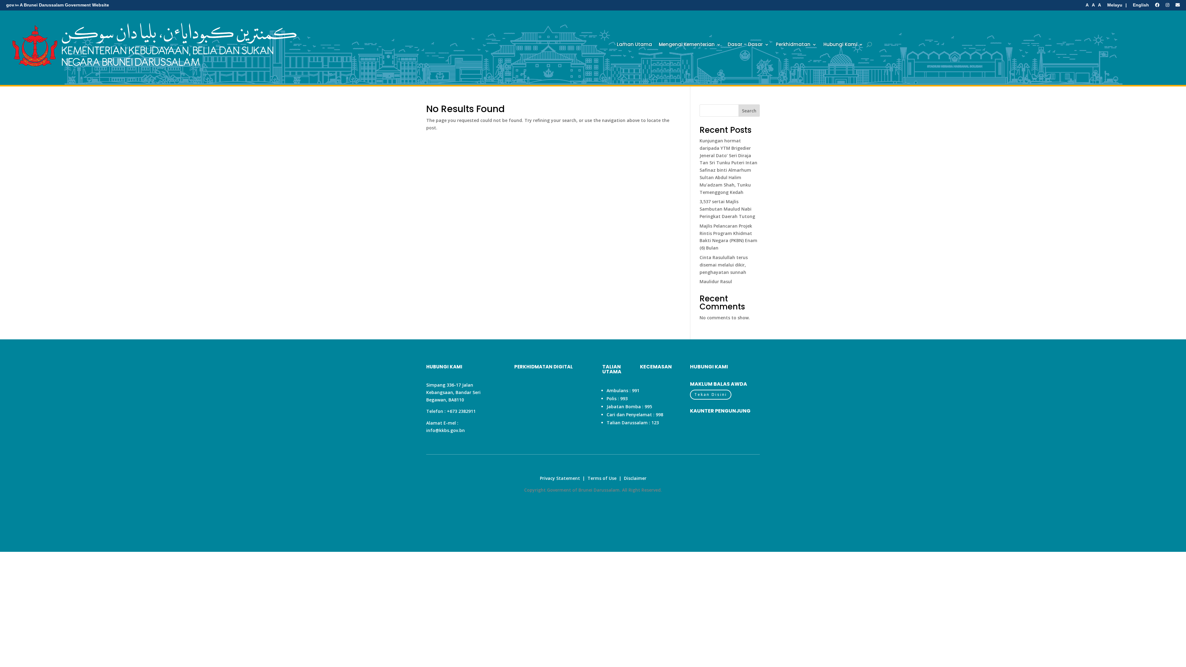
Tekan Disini (710, 394)
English (1141, 4)
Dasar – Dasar (745, 44)
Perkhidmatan (793, 44)
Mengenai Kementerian (687, 44)
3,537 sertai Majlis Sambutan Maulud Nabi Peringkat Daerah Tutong (727, 209)
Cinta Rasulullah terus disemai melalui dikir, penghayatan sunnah (724, 264)
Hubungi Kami (840, 44)
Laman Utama (634, 44)
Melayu (1114, 4)
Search (749, 111)
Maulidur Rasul (716, 281)
